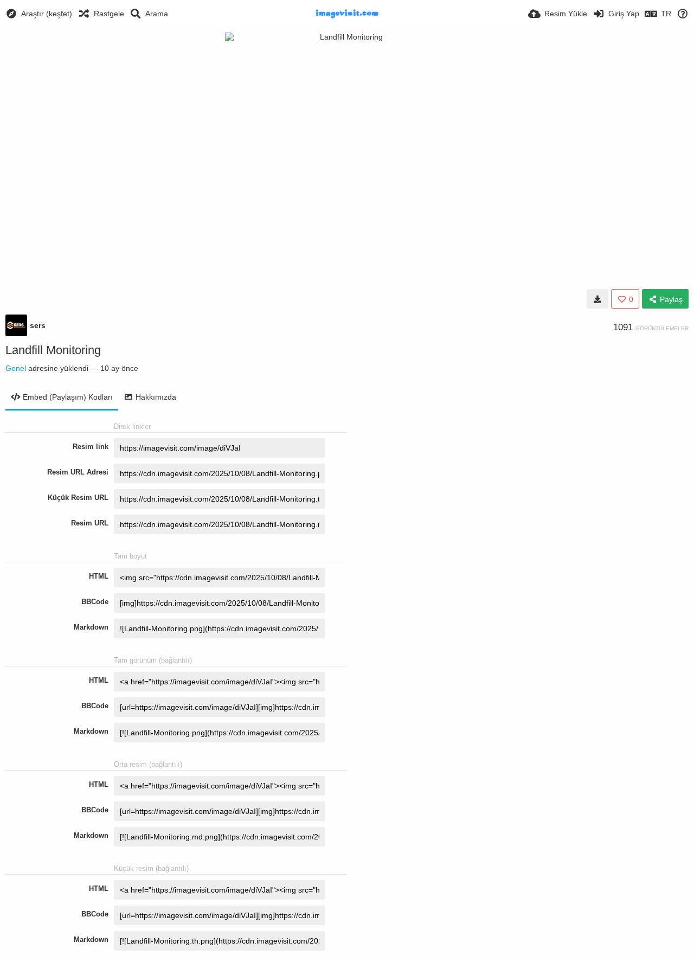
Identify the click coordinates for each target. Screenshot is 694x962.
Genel (15, 368)
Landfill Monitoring (53, 350)
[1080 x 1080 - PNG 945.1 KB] (597, 299)
